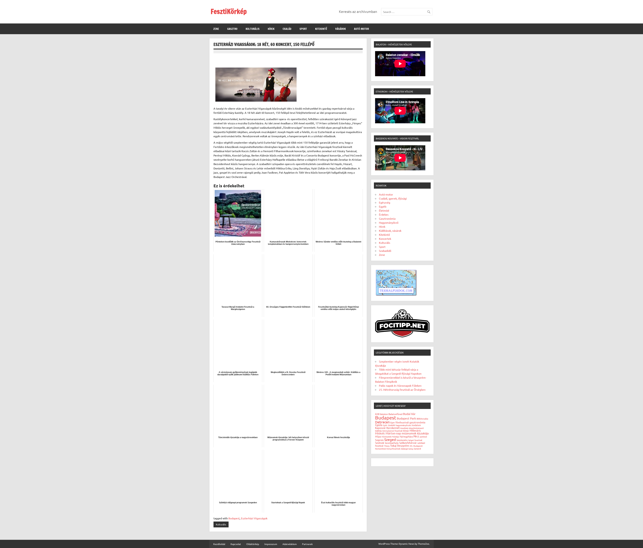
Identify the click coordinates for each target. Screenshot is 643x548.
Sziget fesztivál (415, 440)
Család (287, 29)
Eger (392, 422)
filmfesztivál (402, 422)
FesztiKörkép (229, 11)
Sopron (379, 439)
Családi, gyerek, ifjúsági (393, 198)
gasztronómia (417, 422)
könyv (406, 430)
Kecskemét (393, 427)
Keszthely (404, 428)
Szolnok (379, 442)
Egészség (384, 202)
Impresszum (270, 544)
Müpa (378, 436)
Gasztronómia (387, 218)
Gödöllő (391, 425)
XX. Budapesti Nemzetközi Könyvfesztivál (399, 447)
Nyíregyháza (406, 436)
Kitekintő (321, 29)
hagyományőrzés (403, 425)
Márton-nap (393, 433)
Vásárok (340, 29)
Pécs (416, 436)
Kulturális (253, 29)
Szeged (390, 439)
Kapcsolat (236, 544)
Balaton (384, 414)
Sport (303, 29)
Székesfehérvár (408, 442)
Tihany (386, 445)
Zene (216, 29)
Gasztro (232, 29)
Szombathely (392, 442)
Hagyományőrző (388, 222)
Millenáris (415, 430)
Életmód (384, 210)
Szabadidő (385, 250)
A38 (377, 413)
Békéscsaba (422, 418)
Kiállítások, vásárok (390, 230)
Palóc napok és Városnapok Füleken (400, 385)
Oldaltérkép (252, 544)
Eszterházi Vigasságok (254, 518)
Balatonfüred (395, 413)
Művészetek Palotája (390, 436)
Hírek (271, 29)
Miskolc (380, 433)
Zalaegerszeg (407, 448)
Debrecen (382, 422)
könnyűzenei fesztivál (392, 430)
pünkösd (423, 436)
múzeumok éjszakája (415, 433)
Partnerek (307, 544)
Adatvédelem (289, 544)
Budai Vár (409, 413)
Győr (385, 425)
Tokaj (393, 445)
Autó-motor (361, 29)
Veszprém (403, 445)
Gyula (378, 425)
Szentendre (402, 440)
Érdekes (383, 214)
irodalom (416, 425)
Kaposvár (380, 427)
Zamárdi (417, 448)
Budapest (234, 518)
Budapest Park (406, 418)
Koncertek (385, 238)
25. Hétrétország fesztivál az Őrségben (402, 389)
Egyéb (382, 206)
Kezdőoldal (219, 544)
